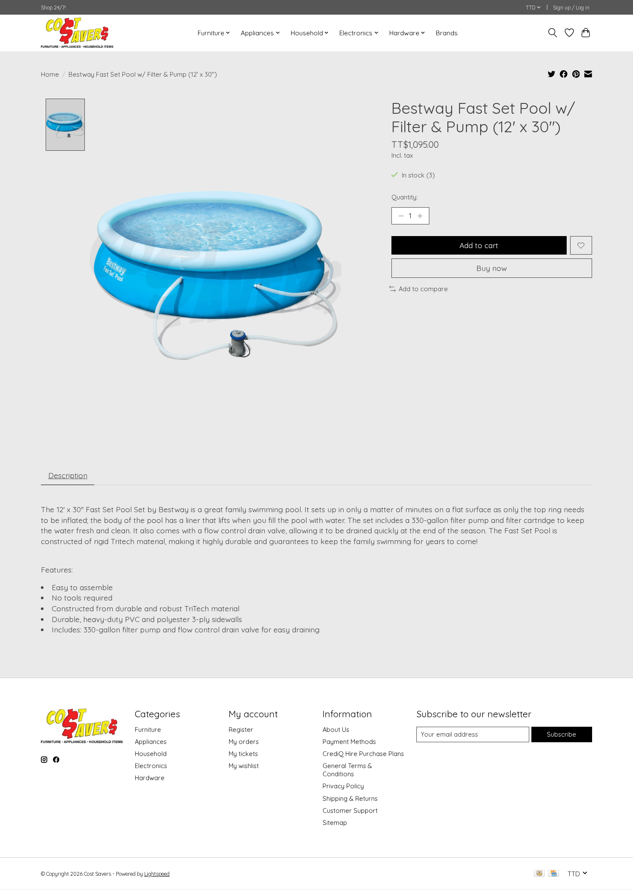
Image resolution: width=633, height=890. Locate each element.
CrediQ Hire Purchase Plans (363, 754)
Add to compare (423, 289)
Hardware (149, 778)
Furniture (148, 729)
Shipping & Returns (350, 798)
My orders (244, 742)
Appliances (151, 742)
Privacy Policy (343, 786)
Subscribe (561, 734)
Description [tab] (67, 475)
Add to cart (478, 245)
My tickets (243, 754)
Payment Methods (349, 742)
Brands (447, 33)
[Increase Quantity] (420, 216)
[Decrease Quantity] (401, 216)
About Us (336, 729)
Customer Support (350, 810)
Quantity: (404, 197)
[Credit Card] (553, 874)
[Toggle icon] (552, 32)
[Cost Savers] (77, 33)
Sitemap (335, 822)
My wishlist (244, 766)
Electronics (151, 766)
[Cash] (539, 874)
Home (50, 74)
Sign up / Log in (571, 7)
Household (151, 754)
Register (241, 729)
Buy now (491, 268)
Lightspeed (157, 874)
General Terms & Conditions (347, 770)
